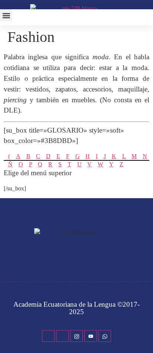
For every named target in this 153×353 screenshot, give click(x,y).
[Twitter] (62, 336)
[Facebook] (48, 336)
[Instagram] (76, 336)
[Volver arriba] (143, 336)
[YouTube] (90, 336)
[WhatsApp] (104, 336)
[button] (6, 15)
